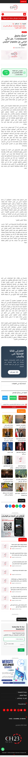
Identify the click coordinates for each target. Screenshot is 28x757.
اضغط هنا (6, 73)
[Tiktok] (18, 709)
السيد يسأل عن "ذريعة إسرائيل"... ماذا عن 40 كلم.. (8, 440)
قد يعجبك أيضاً (21, 411)
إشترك (21, 650)
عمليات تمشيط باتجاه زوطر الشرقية (20, 570)
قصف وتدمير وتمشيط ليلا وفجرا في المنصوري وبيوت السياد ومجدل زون (19, 563)
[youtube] (23, 506)
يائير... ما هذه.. (10, 452)
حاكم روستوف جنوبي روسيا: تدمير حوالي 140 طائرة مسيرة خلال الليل (18, 606)
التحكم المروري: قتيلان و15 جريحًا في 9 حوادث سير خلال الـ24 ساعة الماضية (19, 597)
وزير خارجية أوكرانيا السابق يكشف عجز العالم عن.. (21, 468)
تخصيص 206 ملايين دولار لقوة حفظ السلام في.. (8, 480)
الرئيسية (24, 24)
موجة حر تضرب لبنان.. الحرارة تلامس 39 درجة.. (8, 426)
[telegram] (20, 506)
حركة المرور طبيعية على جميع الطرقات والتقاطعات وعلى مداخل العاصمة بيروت (18, 580)
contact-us (23, 2)
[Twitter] (8, 710)
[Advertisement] (14, 183)
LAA (14, 754)
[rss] (25, 710)
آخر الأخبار (17, 24)
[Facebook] (6, 506)
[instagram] (13, 506)
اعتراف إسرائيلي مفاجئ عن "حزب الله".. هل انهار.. (21, 480)
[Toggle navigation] (24, 14)
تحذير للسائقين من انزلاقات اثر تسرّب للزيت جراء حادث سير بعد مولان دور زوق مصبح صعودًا (18, 589)
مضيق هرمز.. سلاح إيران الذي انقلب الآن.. (21, 426)
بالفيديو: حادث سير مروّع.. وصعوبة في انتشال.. (8, 494)
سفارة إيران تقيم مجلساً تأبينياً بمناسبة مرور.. (21, 440)
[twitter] (10, 506)
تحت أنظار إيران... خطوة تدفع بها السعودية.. (21, 494)
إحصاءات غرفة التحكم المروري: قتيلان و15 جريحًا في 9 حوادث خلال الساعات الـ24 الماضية (18, 555)
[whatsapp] (16, 506)
